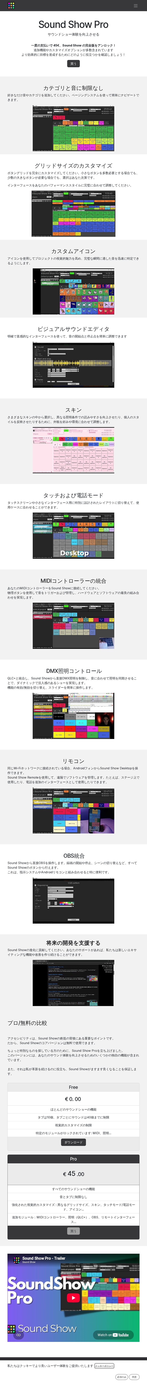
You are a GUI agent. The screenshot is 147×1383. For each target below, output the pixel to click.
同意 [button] (134, 1377)
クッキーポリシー (104, 1365)
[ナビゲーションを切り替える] (136, 6)
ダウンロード (73, 1142)
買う (73, 64)
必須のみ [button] (121, 1377)
